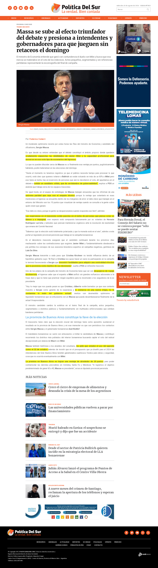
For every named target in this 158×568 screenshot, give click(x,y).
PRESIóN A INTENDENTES (68, 129)
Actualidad (63, 18)
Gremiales (45, 18)
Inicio (13, 18)
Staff (89, 545)
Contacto (98, 545)
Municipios (29, 18)
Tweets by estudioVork (128, 300)
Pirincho (143, 18)
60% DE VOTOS (109, 129)
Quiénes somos (61, 545)
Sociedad (96, 18)
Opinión (128, 18)
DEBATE (36, 129)
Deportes (80, 18)
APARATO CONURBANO (83, 129)
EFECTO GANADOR (54, 129)
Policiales (112, 18)
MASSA (41, 129)
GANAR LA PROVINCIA (97, 129)
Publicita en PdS (77, 545)
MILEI (46, 129)
